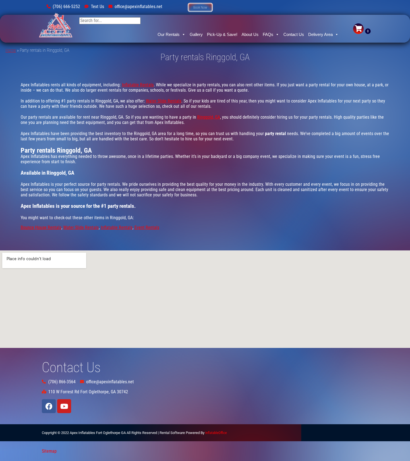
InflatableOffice (216, 433)
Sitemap (49, 451)
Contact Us (293, 34)
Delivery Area (320, 34)
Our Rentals (169, 34)
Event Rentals (146, 227)
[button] (200, 7)
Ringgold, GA (208, 117)
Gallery (196, 34)
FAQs (268, 34)
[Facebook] (49, 406)
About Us (250, 34)
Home (11, 50)
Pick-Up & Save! (222, 34)
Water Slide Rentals (163, 101)
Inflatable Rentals (138, 84)
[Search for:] (110, 20)
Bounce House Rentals (41, 227)
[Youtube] (64, 406)
